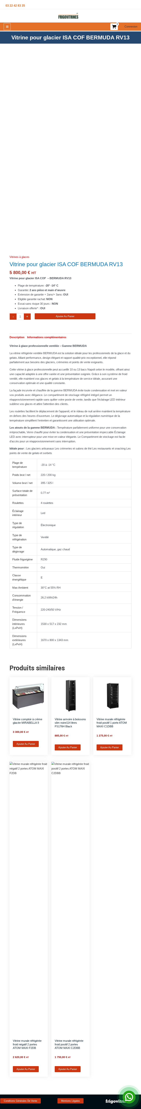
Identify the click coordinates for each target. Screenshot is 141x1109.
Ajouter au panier (65, 316)
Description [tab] (17, 337)
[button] (20, 1101)
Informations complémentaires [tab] (46, 337)
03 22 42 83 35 (15, 5)
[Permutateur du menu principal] (7, 26)
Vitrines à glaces (19, 256)
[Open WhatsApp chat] (129, 1097)
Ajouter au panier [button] (26, 744)
